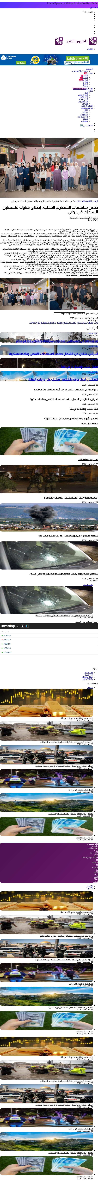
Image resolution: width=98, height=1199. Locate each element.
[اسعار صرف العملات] (49, 455)
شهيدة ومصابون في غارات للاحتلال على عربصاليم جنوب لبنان (68, 535)
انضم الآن (94, 7)
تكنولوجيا (84, 114)
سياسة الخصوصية (80, 71)
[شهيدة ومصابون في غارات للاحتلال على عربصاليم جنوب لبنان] (49, 531)
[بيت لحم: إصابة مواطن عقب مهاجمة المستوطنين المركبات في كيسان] (49, 569)
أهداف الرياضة (87, 106)
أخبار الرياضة (83, 95)
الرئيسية (89, 69)
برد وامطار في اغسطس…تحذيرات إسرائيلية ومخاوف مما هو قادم (57, 341)
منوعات (84, 121)
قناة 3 (85, 82)
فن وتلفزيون (82, 117)
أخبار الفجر (84, 97)
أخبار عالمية (83, 99)
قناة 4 (85, 84)
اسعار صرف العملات (88, 459)
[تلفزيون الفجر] (64, 45)
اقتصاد (85, 112)
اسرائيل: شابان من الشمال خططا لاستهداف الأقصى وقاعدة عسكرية (53, 353)
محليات (85, 104)
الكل (86, 93)
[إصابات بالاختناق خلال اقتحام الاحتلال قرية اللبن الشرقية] (49, 493)
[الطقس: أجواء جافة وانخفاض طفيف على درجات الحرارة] (46, 811)
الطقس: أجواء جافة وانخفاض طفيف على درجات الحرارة (63, 379)
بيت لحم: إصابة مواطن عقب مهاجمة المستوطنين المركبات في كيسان (63, 573)
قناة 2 (83, 80)
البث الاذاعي (86, 125)
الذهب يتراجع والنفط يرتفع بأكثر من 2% (76, 718)
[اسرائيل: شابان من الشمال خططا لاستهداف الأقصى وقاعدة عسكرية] (46, 764)
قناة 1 (84, 75)
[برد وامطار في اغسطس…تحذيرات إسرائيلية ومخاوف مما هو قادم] (46, 740)
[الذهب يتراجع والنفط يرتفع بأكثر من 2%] (46, 910)
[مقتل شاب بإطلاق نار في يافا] (46, 788)
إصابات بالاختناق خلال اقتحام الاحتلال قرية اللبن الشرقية (71, 497)
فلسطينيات (83, 101)
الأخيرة (90, 888)
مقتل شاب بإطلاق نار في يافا (79, 366)
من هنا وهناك (87, 108)
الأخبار (90, 91)
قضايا (85, 119)
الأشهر (90, 886)
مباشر (88, 73)
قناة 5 (85, 86)
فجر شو (83, 88)
